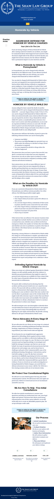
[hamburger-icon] (27, 24)
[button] (6, 45)
